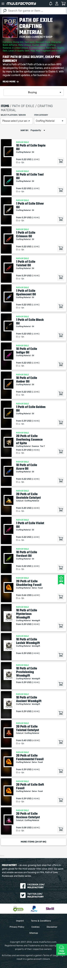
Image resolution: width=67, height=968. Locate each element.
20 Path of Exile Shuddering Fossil (28, 583)
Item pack (29, 42)
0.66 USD (26, 595)
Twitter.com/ (35, 895)
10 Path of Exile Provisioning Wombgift (26, 672)
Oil (33, 152)
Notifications (50, 3)
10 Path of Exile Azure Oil (26, 466)
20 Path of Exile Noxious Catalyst (28, 815)
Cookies (35, 927)
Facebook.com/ (36, 886)
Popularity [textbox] (36, 130)
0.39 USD (26, 217)
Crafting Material (23, 152)
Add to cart (60, 161)
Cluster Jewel (39, 45)
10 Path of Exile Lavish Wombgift (28, 641)
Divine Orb (18, 42)
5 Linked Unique (37, 48)
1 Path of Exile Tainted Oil (25, 263)
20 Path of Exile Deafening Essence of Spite (29, 439)
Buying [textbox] (32, 92)
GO (5, 11)
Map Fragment (43, 51)
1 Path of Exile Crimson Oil (25, 234)
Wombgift (36, 621)
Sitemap (33, 933)
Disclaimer (52, 927)
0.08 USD (26, 828)
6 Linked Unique (20, 48)
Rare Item (51, 48)
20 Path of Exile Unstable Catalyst (28, 495)
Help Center (61, 952)
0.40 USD (26, 740)
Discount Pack (43, 42)
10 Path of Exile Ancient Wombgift (28, 699)
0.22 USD (26, 159)
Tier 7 (42, 446)
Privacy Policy (17, 927)
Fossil (40, 588)
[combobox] (34, 92)
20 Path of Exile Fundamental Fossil (30, 757)
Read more (9, 82)
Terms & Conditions (41, 921)
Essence (35, 446)
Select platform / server (13, 115)
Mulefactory (21, 3)
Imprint (20, 921)
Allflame (13, 45)
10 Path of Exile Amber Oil (26, 379)
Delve (34, 588)
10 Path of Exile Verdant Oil (26, 554)
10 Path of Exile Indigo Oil (26, 350)
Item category (41, 115)
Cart (63, 3)
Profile (56, 3)
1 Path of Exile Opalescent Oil (26, 292)
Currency (7, 42)
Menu (3, 3)
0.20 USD (26, 508)
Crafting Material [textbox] (45, 121)
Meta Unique (24, 45)
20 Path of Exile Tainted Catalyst (27, 728)
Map (33, 51)
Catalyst (20, 501)
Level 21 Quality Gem (18, 51)
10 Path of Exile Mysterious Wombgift (26, 613)
